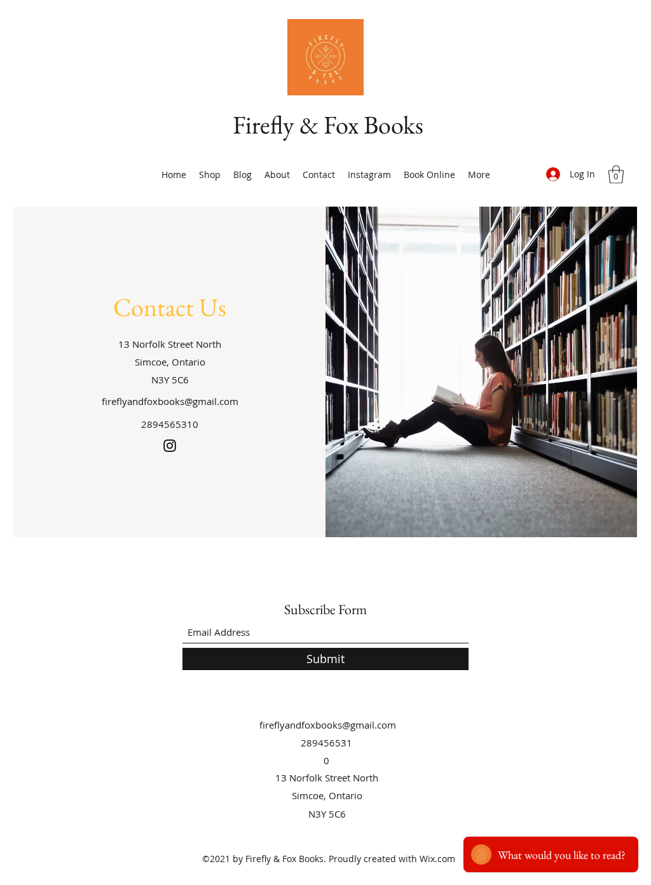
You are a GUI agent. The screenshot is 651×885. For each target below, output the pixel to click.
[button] (616, 174)
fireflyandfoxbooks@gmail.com (170, 401)
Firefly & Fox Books (328, 124)
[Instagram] (169, 445)
